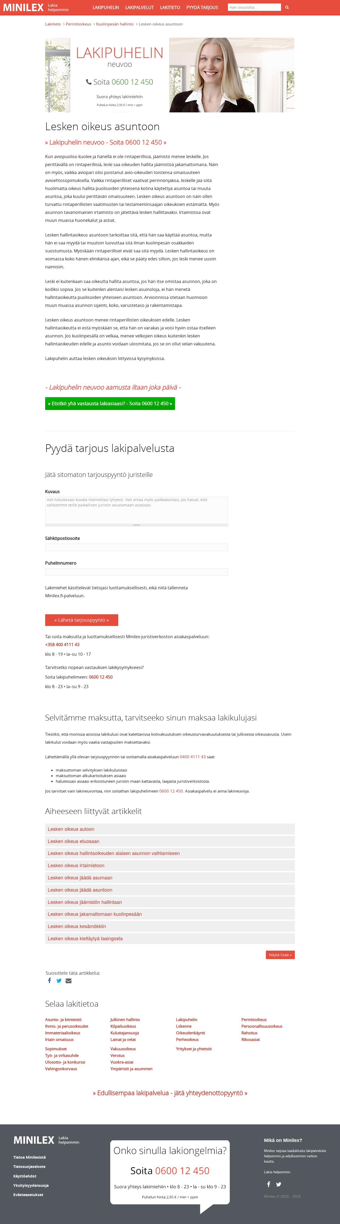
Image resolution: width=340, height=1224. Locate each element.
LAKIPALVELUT (139, 7)
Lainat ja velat (123, 1039)
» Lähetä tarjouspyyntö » (81, 620)
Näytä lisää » (280, 954)
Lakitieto (53, 24)
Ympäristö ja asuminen (131, 1068)
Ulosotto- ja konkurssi (65, 1062)
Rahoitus (249, 1032)
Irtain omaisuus (59, 1039)
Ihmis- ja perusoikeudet (66, 1026)
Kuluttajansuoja (124, 1032)
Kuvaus (52, 491)
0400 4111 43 (193, 756)
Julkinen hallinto (125, 1019)
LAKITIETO (170, 7)
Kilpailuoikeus (123, 1026)
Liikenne (184, 1026)
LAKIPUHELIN (106, 7)
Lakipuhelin (186, 1019)
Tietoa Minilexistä (29, 1157)
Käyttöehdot (24, 1176)
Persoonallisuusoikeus (261, 1026)
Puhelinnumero (60, 563)
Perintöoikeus (78, 24)
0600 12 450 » (157, 403)
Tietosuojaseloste (29, 1166)
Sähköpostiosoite (62, 538)
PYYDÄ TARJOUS (202, 7)
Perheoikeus (187, 1039)
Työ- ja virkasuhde (62, 1055)
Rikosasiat (250, 1039)
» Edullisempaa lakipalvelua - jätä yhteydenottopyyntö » (170, 1093)
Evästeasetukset (28, 1194)
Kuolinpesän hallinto (115, 24)
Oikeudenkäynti (190, 1032)
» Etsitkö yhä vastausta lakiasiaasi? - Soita (95, 403)
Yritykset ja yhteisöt (194, 1048)
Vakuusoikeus (123, 1048)
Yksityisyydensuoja (31, 1185)
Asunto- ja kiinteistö (63, 1019)
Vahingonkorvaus (61, 1068)
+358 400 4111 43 (62, 644)
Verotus (117, 1055)
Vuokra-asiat (121, 1062)
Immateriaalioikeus (62, 1032)
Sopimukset (56, 1048)
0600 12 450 (101, 677)
